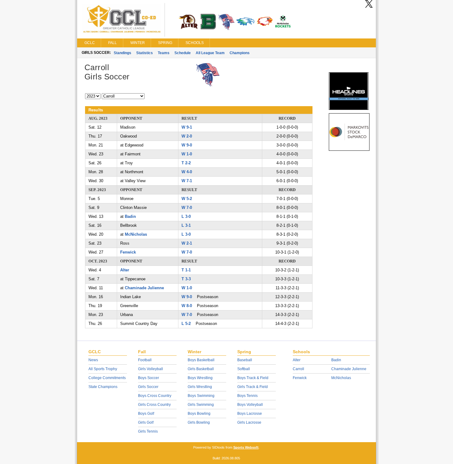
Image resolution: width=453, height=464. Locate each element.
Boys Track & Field (252, 378)
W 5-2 (187, 198)
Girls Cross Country (154, 404)
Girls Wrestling (200, 387)
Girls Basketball (201, 369)
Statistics (144, 53)
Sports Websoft (246, 447)
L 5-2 (186, 323)
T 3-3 (186, 279)
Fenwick (128, 252)
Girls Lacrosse (249, 422)
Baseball (244, 360)
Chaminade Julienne (144, 288)
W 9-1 (187, 127)
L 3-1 (186, 225)
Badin (130, 216)
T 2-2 (186, 163)
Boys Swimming (201, 396)
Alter (124, 270)
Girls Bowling (199, 422)
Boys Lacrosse (249, 413)
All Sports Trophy (102, 369)
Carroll (298, 369)
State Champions (102, 387)
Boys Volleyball (250, 404)
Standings (122, 53)
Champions (240, 53)
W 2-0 (187, 136)
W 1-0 (187, 154)
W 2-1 (187, 243)
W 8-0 (187, 305)
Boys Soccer (148, 378)
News (93, 360)
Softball (243, 369)
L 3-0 (186, 216)
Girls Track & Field (252, 387)
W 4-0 (187, 172)
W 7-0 (187, 207)
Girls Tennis (148, 431)
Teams (163, 53)
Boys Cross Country (154, 396)
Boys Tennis (247, 396)
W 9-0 (187, 145)
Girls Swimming (201, 404)
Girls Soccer (148, 387)
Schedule (182, 53)
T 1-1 (186, 270)
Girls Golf (145, 422)
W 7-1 (187, 180)
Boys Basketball (201, 360)
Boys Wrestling (200, 378)
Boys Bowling (199, 413)
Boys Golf (146, 413)
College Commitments (107, 378)
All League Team (210, 53)
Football (145, 360)
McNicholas (136, 234)
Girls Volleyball (150, 369)
